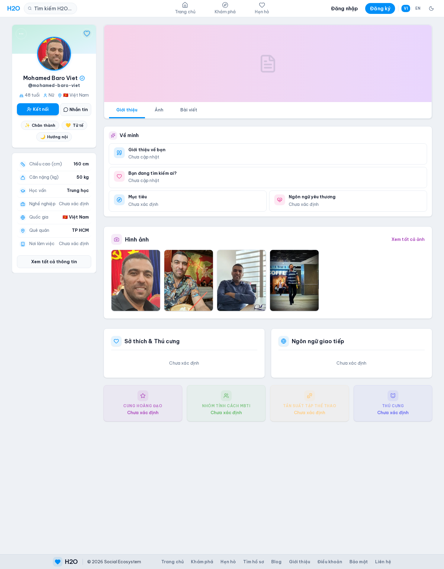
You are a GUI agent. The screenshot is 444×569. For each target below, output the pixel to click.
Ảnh (159, 110)
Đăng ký (380, 8)
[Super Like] (87, 33)
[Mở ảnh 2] (188, 280)
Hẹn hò (228, 561)
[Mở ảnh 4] (294, 280)
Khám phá (202, 561)
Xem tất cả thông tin (54, 261)
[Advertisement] (268, 483)
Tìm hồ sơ (253, 561)
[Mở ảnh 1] (135, 280)
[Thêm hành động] (21, 33)
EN (417, 8)
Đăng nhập (344, 8)
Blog (276, 561)
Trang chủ (172, 561)
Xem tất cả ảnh (408, 239)
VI (405, 8)
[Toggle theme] (431, 8)
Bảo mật (358, 561)
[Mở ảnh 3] (241, 280)
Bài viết (188, 110)
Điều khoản (329, 561)
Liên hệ (383, 561)
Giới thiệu (127, 110)
